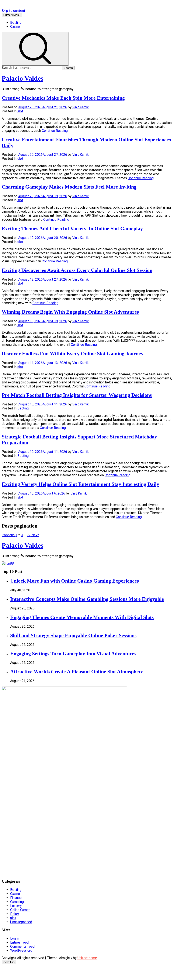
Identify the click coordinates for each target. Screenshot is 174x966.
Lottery (16, 906)
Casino (15, 27)
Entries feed (19, 942)
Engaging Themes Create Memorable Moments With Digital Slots (82, 617)
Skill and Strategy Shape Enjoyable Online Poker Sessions (73, 635)
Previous (8, 535)
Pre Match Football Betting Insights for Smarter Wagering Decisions (77, 395)
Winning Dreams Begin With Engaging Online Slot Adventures (70, 312)
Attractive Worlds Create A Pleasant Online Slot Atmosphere (76, 671)
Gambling (17, 902)
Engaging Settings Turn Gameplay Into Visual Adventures (73, 653)
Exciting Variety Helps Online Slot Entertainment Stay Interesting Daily (80, 484)
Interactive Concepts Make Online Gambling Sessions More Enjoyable (87, 599)
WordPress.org (21, 950)
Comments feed (22, 946)
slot (20, 111)
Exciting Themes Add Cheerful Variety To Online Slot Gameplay (72, 228)
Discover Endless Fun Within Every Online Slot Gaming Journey (72, 353)
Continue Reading (55, 131)
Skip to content (13, 11)
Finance (16, 898)
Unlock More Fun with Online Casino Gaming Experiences (74, 581)
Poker (14, 914)
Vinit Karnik (80, 107)
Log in (14, 938)
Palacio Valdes (22, 78)
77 (29, 535)
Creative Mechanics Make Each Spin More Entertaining (63, 98)
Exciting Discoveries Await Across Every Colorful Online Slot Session (77, 270)
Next (35, 535)
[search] (35, 49)
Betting (15, 23)
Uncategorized (21, 922)
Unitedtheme (87, 958)
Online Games (20, 910)
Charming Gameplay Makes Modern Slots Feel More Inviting (69, 187)
